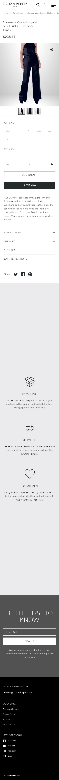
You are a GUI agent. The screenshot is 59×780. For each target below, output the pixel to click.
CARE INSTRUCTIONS (15, 258)
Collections (18, 13)
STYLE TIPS (9, 250)
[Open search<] (38, 5)
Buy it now (29, 185)
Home (5, 13)
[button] (51, 164)
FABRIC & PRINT (12, 232)
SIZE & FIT (9, 241)
